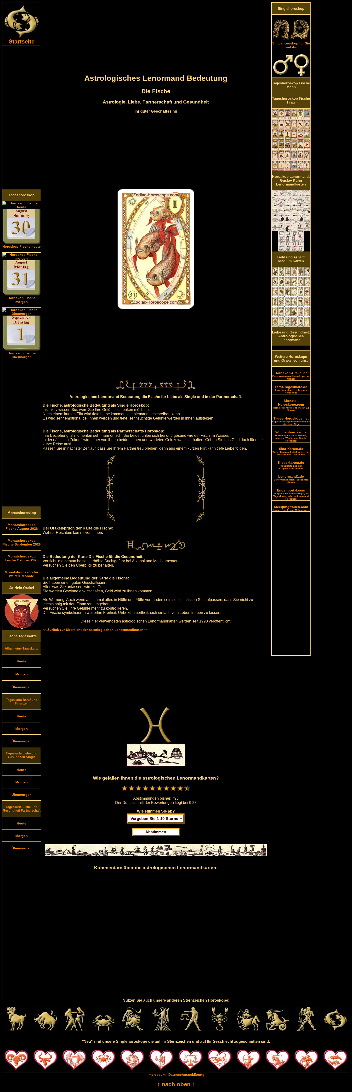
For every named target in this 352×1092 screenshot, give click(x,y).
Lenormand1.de (291, 479)
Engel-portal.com (291, 494)
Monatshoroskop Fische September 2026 (22, 542)
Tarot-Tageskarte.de (291, 389)
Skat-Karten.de (291, 451)
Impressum (156, 1074)
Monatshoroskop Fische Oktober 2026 (22, 558)
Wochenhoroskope (291, 436)
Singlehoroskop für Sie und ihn (291, 45)
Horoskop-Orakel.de (291, 375)
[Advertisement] (21, 117)
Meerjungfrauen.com (291, 508)
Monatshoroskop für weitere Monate (21, 574)
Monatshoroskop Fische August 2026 (22, 526)
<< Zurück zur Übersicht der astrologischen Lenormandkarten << (95, 630)
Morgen (21, 674)
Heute (21, 661)
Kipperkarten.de (291, 465)
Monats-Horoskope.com (291, 405)
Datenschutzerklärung (186, 1074)
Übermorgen (21, 687)
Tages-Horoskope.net (291, 421)
